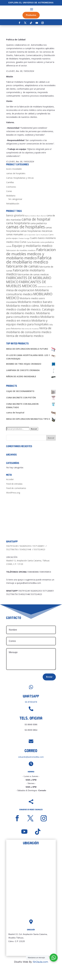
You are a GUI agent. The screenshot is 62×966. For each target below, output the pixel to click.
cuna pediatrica (47, 242)
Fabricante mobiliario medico (25, 272)
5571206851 (39, 546)
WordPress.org (13, 492)
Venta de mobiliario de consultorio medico (28, 330)
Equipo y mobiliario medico (32, 246)
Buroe (43, 216)
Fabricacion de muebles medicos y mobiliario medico (31, 254)
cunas (9, 246)
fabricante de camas (22, 266)
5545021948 (25, 549)
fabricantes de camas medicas (33, 274)
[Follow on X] (25, 23)
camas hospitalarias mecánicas (36, 231)
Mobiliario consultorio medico (27, 292)
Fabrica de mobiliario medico (28, 260)
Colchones (11, 186)
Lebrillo (49, 287)
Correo (31, 751)
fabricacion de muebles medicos (21, 250)
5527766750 (12, 549)
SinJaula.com (40, 962)
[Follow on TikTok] (31, 23)
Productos (31, 15)
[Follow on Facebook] (19, 23)
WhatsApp (31, 696)
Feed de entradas (14, 483)
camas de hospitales (15, 173)
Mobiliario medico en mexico (30, 318)
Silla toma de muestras (30, 329)
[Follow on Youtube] (36, 23)
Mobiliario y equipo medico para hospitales (27, 322)
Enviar (49, 677)
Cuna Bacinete (33, 242)
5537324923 (39, 549)
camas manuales (14, 234)
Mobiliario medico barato (35, 302)
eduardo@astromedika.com (31, 757)
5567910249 (12, 546)
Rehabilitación (12, 203)
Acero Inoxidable (14, 169)
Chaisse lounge (23, 238)
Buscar (34, 429)
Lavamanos (41, 287)
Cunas (9, 191)
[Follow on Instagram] (42, 23)
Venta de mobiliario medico (25, 336)
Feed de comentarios (16, 488)
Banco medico (30, 216)
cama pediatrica (38, 223)
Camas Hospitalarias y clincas (20, 177)
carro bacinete (29, 235)
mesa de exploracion (20, 290)
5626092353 (25, 546)
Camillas (10, 182)
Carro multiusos (42, 235)
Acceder (10, 479)
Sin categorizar (15, 199)
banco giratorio (15, 215)
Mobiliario (10, 195)
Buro (39, 216)
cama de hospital (36, 219)
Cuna (23, 242)
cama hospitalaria (18, 223)
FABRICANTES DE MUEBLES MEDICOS (26, 283)
